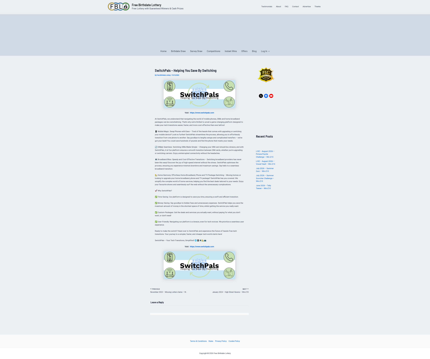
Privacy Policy (221, 341)
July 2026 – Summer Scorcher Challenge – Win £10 (265, 178)
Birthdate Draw (178, 51)
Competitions (213, 51)
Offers (244, 51)
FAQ (286, 6)
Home (163, 51)
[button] (268, 51)
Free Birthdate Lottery (146, 5)
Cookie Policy (234, 341)
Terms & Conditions (198, 341)
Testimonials (266, 6)
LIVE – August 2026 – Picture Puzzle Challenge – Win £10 (265, 154)
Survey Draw (196, 51)
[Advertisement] (215, 30)
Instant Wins (231, 51)
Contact (295, 6)
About (278, 6)
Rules (211, 341)
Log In (264, 51)
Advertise (307, 6)
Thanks (318, 6)
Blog (254, 51)
